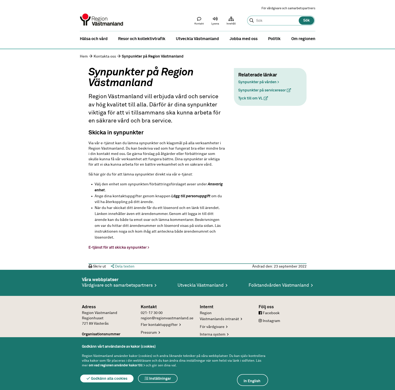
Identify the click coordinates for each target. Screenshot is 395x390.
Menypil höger (389, 38)
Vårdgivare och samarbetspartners (117, 285)
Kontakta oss (105, 56)
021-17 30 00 (152, 313)
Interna (212, 334)
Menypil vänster (6, 38)
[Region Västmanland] (102, 14)
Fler (159, 325)
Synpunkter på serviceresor (266, 90)
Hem (84, 56)
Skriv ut (99, 266)
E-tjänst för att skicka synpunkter (117, 247)
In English (252, 381)
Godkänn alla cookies (108, 379)
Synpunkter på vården (257, 82)
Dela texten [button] (124, 266)
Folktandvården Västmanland (279, 285)
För (212, 327)
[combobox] (280, 20)
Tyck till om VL (255, 98)
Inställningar (159, 379)
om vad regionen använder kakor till (116, 365)
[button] (215, 22)
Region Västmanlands (219, 316)
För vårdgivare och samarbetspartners (288, 8)
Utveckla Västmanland (201, 285)
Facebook (271, 313)
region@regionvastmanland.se (167, 318)
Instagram (271, 321)
